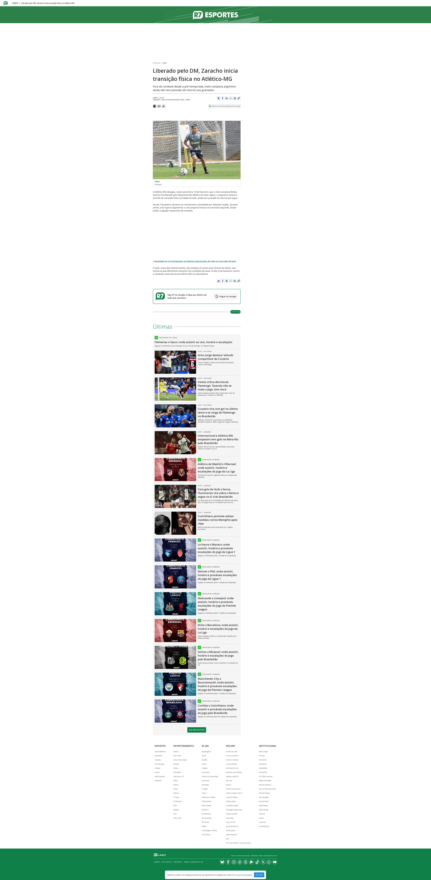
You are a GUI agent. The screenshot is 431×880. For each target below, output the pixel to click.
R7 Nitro (176, 797)
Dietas (175, 768)
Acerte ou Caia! (231, 751)
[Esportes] (215, 14)
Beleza (175, 751)
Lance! (157, 772)
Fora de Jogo (159, 764)
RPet (175, 805)
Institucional (267, 745)
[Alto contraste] (154, 106)
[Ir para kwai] (239, 862)
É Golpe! (205, 789)
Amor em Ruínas (232, 760)
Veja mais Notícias (197, 730)
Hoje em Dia (230, 822)
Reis (227, 839)
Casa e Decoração (180, 760)
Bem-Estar (177, 756)
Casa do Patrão (231, 797)
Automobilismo (160, 751)
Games (176, 785)
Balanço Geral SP (232, 776)
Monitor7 (205, 810)
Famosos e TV (178, 776)
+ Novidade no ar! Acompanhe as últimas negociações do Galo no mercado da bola (194, 261)
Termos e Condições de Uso (193, 862)
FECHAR (259, 875)
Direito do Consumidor (210, 776)
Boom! (228, 785)
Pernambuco (206, 814)
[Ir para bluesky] (222, 862)
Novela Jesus (230, 830)
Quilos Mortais (231, 835)
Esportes (160, 745)
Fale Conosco (167, 862)
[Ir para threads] (245, 862)
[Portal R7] (6, 3)
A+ (159, 106)
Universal (262, 822)
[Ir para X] (263, 862)
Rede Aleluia (263, 805)
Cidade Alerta (231, 801)
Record (230, 745)
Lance (15, 3)
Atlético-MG (235, 312)
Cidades (205, 768)
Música (176, 793)
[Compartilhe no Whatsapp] (230, 98)
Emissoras (262, 764)
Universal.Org (264, 826)
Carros (204, 764)
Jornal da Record (232, 826)
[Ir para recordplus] (251, 862)
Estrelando (177, 772)
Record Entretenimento (267, 789)
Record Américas (265, 785)
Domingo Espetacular (234, 810)
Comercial (262, 760)
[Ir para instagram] (233, 862)
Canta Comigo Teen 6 (234, 793)
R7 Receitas (177, 801)
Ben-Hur (229, 781)
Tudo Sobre (206, 835)
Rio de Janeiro (207, 818)
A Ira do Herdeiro (232, 756)
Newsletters (263, 768)
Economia (205, 781)
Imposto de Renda (208, 797)
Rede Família (263, 810)
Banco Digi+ (263, 751)
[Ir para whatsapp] (268, 862)
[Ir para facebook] (228, 862)
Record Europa (264, 793)
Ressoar (262, 814)
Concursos (206, 772)
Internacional (206, 801)
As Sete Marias (231, 764)
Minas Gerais (206, 805)
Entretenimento (183, 745)
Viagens (176, 810)
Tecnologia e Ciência (209, 830)
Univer (261, 818)
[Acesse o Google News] (234, 98)
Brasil (204, 756)
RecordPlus (263, 772)
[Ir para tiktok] (257, 862)
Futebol (157, 768)
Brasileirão (158, 756)
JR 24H (205, 745)
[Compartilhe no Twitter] (218, 98)
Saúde (204, 826)
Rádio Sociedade (265, 781)
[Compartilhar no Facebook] (222, 98)
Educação (205, 785)
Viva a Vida (177, 818)
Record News (264, 801)
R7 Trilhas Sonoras (266, 776)
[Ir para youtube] (274, 862)
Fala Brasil (230, 818)
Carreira (262, 756)
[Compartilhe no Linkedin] (226, 98)
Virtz (175, 814)
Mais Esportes (160, 776)
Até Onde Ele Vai (232, 768)
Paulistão (158, 781)
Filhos (175, 781)
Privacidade (178, 862)
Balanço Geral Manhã (234, 772)
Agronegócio (206, 751)
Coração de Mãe (232, 805)
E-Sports (158, 760)
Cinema (176, 764)
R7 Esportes (156, 63)
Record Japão (264, 797)
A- (164, 106)
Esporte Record (231, 814)
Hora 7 (204, 793)
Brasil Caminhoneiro (233, 789)
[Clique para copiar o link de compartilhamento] (238, 98)
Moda (175, 789)
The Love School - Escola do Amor (238, 843)
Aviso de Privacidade (244, 875)
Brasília (204, 760)
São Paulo (205, 822)
